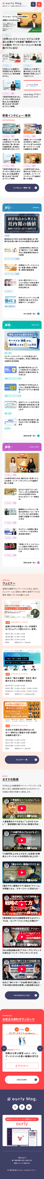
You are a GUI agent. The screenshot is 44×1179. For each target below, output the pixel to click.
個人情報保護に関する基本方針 (22, 1160)
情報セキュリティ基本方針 (22, 1163)
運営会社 (21, 1158)
